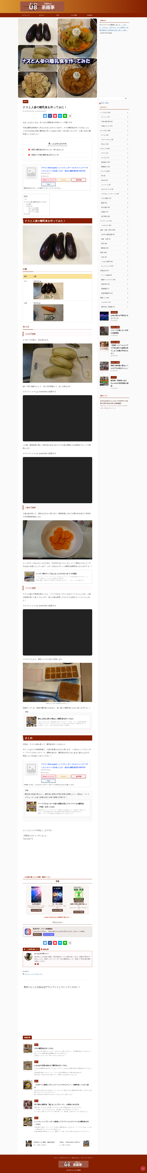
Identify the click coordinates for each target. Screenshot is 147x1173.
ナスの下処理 (34, 208)
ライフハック (26, 15)
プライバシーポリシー (87, 1158)
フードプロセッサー (37, 974)
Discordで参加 (48, 934)
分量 (29, 204)
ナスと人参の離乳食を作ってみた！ (36, 202)
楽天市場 (78, 180)
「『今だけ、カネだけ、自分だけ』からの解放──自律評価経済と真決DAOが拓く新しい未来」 (113, 27)
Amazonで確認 (36, 910)
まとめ (28, 214)
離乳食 (27, 971)
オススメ (41, 15)
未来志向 (89, 15)
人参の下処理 (34, 210)
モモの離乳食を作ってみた (44, 1048)
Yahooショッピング (48, 180)
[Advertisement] (39, 856)
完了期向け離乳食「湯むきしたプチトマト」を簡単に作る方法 (56, 1104)
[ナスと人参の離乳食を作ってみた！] (60, 116)
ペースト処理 (35, 212)
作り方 (30, 206)
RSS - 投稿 (104, 103)
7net (48, 184)
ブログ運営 (73, 15)
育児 (57, 15)
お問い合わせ (75, 1158)
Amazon (63, 180)
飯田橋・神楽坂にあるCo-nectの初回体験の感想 (119, 383)
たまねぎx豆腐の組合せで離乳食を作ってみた (50, 1065)
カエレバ (49, 173)
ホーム (56, 1158)
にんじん (27, 974)
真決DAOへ (37, 934)
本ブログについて (65, 1158)
